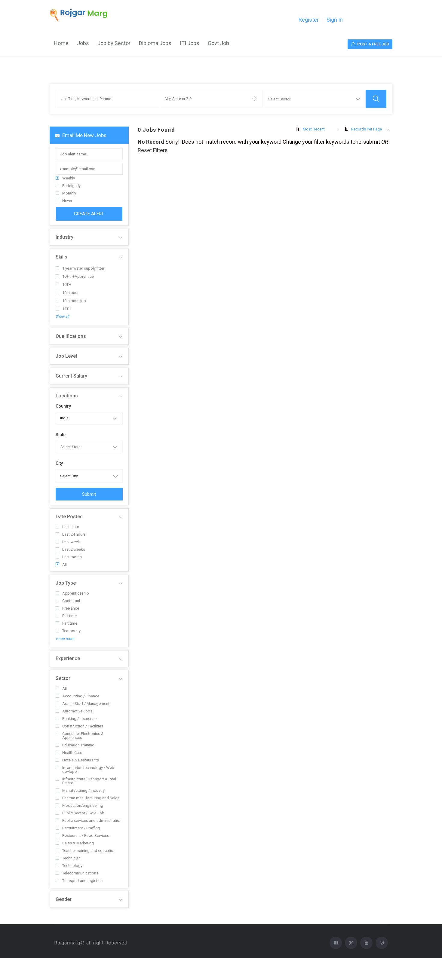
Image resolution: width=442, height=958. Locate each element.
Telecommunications (80, 873)
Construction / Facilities (82, 726)
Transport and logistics (82, 881)
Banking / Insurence (79, 719)
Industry (64, 237)
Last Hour (70, 527)
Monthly (69, 193)
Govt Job (218, 43)
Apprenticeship (75, 593)
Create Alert (89, 213)
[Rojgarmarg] (81, 15)
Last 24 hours (74, 534)
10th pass (70, 292)
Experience (68, 658)
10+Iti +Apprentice (78, 276)
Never (67, 201)
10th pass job (74, 300)
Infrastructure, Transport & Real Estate (89, 781)
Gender (64, 899)
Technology (72, 866)
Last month (72, 557)
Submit (89, 494)
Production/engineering (82, 805)
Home (61, 43)
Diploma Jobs (155, 43)
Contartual (71, 601)
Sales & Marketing (78, 843)
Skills (61, 257)
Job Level (66, 356)
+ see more (65, 638)
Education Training (78, 745)
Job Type (66, 583)
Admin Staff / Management (85, 703)
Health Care (72, 752)
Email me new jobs (83, 135)
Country (63, 406)
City (59, 463)
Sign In (335, 20)
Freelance (70, 608)
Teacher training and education (88, 850)
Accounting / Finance (80, 696)
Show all (62, 316)
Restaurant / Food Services (85, 835)
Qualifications (71, 336)
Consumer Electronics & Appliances (83, 735)
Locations (67, 396)
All (64, 564)
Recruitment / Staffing (81, 828)
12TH (66, 309)
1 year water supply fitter (83, 268)
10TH (66, 284)
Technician (71, 858)
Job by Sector (113, 43)
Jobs (83, 43)
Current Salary (71, 376)
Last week (71, 542)
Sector (63, 678)
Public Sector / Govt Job (83, 813)
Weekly (68, 178)
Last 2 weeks (73, 549)
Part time (69, 623)
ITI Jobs (189, 43)
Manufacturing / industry (83, 790)
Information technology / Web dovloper (88, 769)
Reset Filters (153, 150)
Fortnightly (71, 186)
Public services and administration (91, 820)
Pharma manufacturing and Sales (90, 798)
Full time (69, 616)
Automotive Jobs (77, 711)
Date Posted (69, 516)
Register (309, 20)
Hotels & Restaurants (80, 760)
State (61, 435)
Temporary (71, 631)
